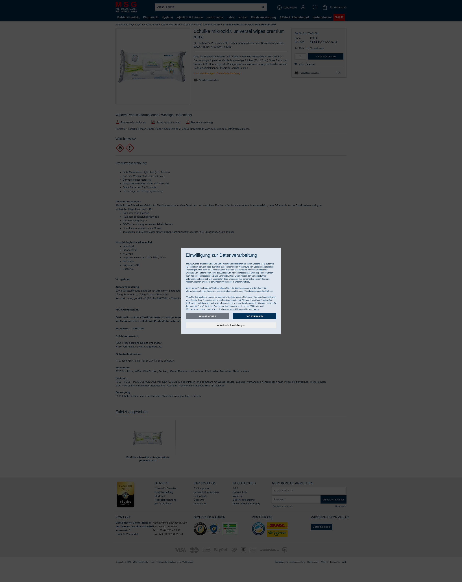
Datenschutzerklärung (232, 309)
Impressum (254, 309)
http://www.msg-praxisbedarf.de (199, 264)
